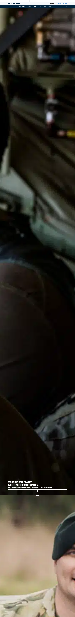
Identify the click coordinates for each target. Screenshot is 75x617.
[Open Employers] (31, 6)
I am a (15, 491)
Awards (50, 6)
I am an (30, 490)
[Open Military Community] (25, 6)
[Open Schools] (36, 6)
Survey (45, 6)
